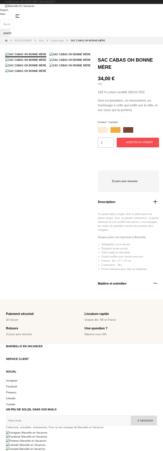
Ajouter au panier (139, 142)
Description (106, 202)
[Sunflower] (115, 130)
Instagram (11, 380)
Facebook (11, 386)
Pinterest (11, 392)
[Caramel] (128, 130)
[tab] (128, 202)
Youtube (10, 404)
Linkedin (11, 398)
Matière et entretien (112, 283)
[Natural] (103, 130)
